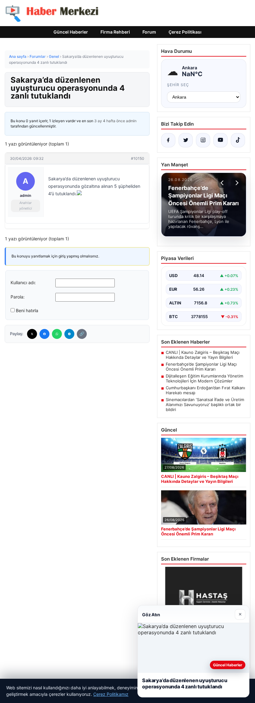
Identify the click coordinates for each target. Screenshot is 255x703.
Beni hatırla (27, 310)
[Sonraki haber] (236, 183)
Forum (149, 32)
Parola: (18, 296)
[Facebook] (44, 334)
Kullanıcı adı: (23, 282)
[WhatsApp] (57, 334)
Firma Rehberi (115, 32)
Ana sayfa (17, 56)
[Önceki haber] (223, 183)
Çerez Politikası (185, 32)
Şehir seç (178, 84)
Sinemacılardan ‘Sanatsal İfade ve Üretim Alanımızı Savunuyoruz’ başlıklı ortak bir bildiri (205, 404)
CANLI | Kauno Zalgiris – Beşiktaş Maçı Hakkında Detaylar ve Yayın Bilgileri (202, 355)
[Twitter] (32, 334)
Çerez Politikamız (110, 694)
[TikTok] (238, 140)
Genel (54, 56)
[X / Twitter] (185, 140)
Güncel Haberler (70, 32)
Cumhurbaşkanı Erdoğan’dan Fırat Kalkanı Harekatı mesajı (205, 390)
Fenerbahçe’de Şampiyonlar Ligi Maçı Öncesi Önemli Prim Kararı (201, 367)
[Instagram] (203, 140)
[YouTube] (220, 140)
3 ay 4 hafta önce (109, 120)
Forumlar (38, 56)
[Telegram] (69, 334)
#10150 (137, 158)
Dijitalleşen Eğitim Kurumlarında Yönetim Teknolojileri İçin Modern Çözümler (204, 378)
